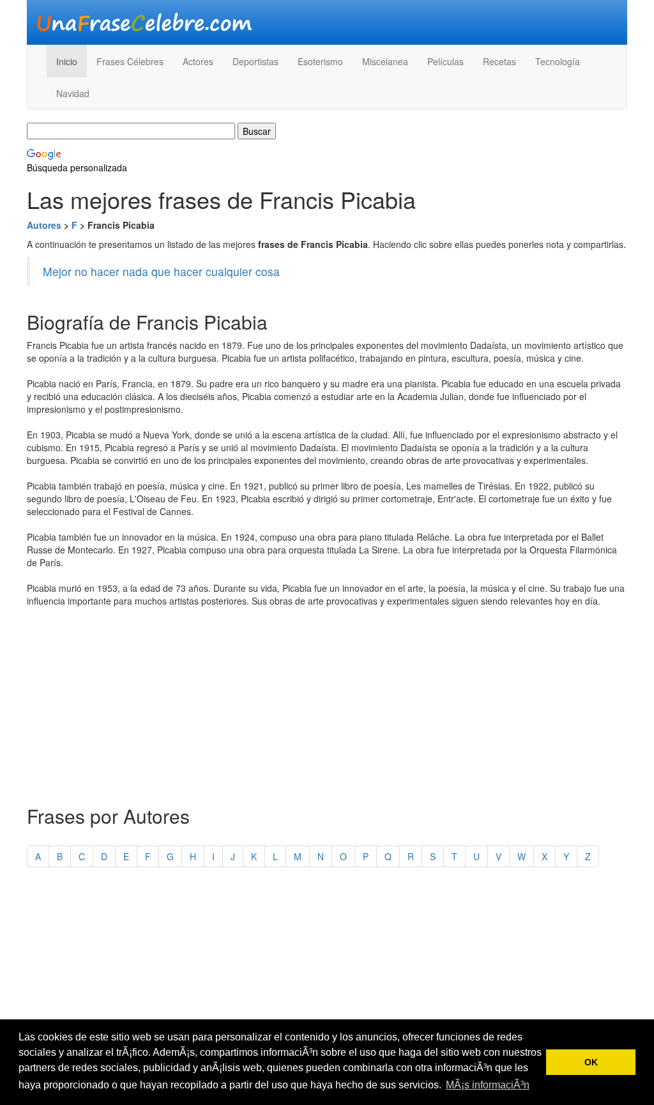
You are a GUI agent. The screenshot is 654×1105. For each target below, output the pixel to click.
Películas (445, 61)
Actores (198, 61)
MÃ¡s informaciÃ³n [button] (487, 1084)
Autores (44, 225)
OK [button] (591, 1062)
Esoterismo (320, 61)
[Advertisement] (327, 703)
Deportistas (255, 61)
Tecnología (557, 61)
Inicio (66, 61)
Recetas (499, 61)
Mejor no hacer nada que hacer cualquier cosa (161, 271)
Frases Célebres (130, 61)
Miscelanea (385, 61)
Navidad (72, 93)
